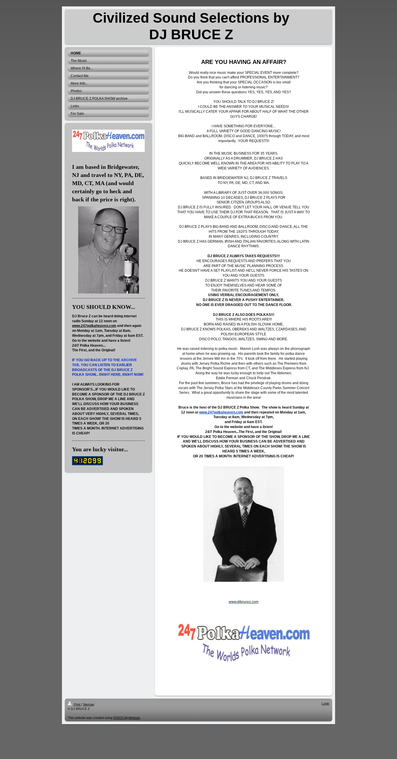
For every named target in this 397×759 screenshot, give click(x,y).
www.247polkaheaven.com (94, 326)
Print (77, 704)
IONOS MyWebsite (126, 717)
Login (325, 703)
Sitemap (88, 704)
